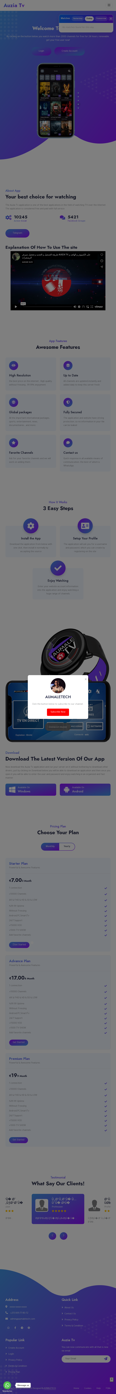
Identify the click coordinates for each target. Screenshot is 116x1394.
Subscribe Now (58, 712)
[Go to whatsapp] (7, 1385)
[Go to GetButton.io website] (7, 1391)
